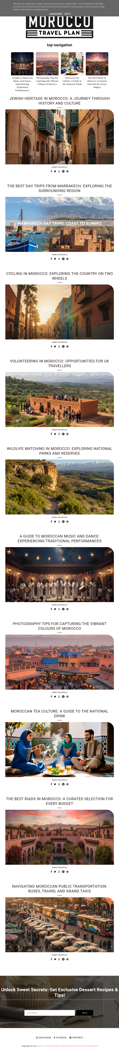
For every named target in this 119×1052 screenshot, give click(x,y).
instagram (45, 1037)
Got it (67, 14)
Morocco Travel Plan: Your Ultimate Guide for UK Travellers (67, 1046)
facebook (61, 1037)
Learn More (55, 14)
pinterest (77, 1037)
